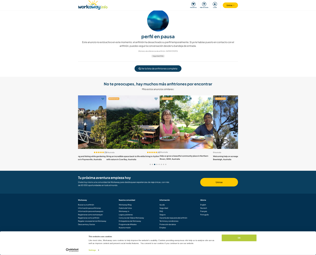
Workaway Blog (125, 205)
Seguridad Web (158, 56)
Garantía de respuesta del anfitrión (173, 218)
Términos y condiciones (168, 221)
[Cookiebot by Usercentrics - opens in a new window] (72, 250)
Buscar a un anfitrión (86, 205)
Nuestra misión (125, 227)
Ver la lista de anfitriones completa (159, 68)
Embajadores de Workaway (130, 221)
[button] (150, 164)
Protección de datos (167, 224)
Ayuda (162, 205)
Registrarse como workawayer (90, 214)
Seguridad (163, 208)
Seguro (162, 214)
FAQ (161, 211)
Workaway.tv (124, 211)
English (203, 205)
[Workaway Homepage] (93, 4)
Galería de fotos (125, 208)
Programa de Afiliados (128, 224)
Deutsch (203, 208)
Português (204, 214)
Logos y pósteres (126, 214)
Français (203, 211)
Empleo (162, 227)
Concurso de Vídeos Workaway (131, 218)
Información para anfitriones (89, 208)
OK (239, 238)
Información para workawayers (90, 211)
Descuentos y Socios (86, 224)
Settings (92, 250)
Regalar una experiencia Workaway (92, 221)
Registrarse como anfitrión (88, 218)
